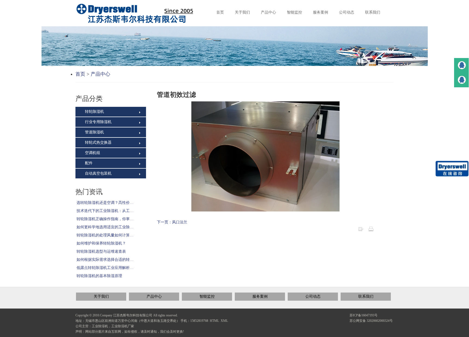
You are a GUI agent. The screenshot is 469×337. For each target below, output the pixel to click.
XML (224, 321)
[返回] (361, 229)
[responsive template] (139, 13)
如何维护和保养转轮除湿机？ (100, 243)
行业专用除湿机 (98, 122)
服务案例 (260, 296)
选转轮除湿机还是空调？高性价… (104, 203)
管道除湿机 (94, 132)
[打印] (371, 229)
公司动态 (313, 296)
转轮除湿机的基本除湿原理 (98, 276)
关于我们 (101, 296)
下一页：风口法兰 (172, 222)
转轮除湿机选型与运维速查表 (100, 251)
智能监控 (207, 296)
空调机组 (92, 153)
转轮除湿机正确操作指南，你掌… (104, 219)
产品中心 (100, 74)
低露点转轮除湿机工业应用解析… (104, 268)
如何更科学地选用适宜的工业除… (104, 227)
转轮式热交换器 (98, 142)
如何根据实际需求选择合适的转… (104, 260)
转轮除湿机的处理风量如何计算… (104, 235)
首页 (80, 74)
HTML (214, 321)
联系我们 (365, 296)
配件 (88, 163)
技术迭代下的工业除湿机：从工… (104, 211)
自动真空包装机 (98, 173)
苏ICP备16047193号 (364, 315)
